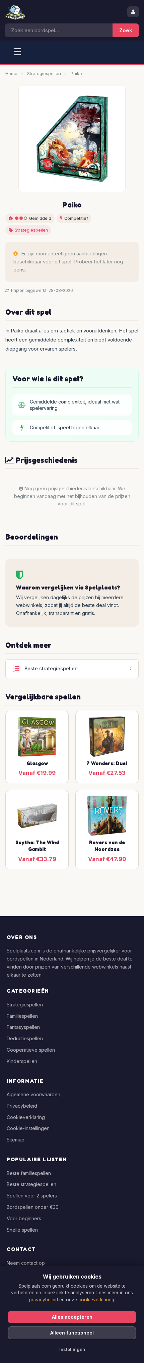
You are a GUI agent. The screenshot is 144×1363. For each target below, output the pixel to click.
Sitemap (15, 1139)
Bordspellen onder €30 (33, 1207)
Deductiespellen (25, 1038)
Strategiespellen (44, 73)
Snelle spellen (22, 1230)
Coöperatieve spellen (31, 1050)
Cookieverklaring (26, 1117)
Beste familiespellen (29, 1173)
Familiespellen (22, 1016)
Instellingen (72, 1349)
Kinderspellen (22, 1061)
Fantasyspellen (23, 1027)
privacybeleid (43, 1299)
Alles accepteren (72, 1317)
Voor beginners (24, 1218)
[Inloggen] (133, 11)
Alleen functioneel (72, 1333)
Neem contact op (26, 1263)
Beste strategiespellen (31, 1184)
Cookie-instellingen (28, 1128)
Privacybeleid (22, 1106)
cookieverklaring (96, 1299)
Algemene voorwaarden (33, 1094)
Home (11, 73)
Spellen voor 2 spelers (32, 1195)
